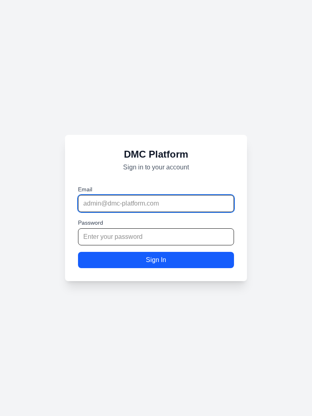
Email (85, 189)
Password (90, 222)
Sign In (156, 259)
